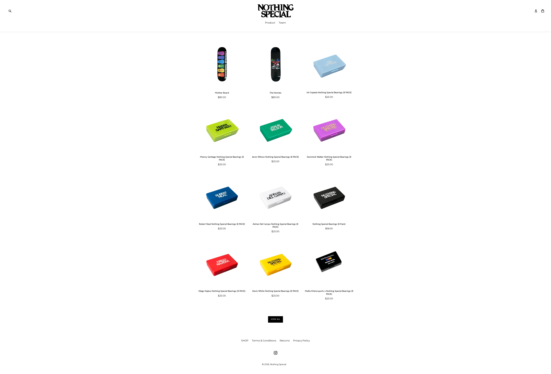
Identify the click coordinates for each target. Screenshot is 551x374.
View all (275, 319)
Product (270, 22)
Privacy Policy (301, 340)
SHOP (244, 340)
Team (282, 22)
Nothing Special (278, 364)
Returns (285, 340)
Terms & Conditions (264, 340)
